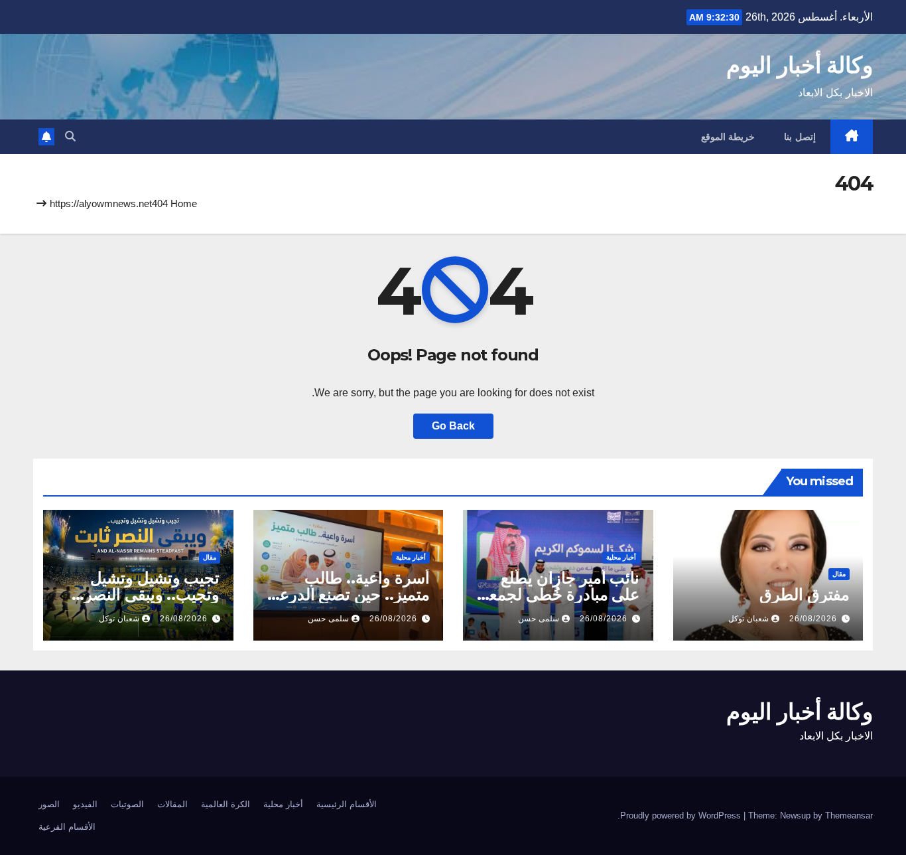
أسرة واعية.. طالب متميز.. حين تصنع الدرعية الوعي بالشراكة (348, 594)
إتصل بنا (800, 137)
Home (183, 203)
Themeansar (849, 815)
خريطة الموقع (728, 137)
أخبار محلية (621, 557)
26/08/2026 (813, 618)
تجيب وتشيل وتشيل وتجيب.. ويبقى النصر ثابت (152, 594)
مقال (839, 574)
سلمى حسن (538, 618)
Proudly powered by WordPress (682, 815)
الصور (49, 804)
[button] (70, 136)
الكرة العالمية (225, 804)
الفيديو (85, 804)
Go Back (453, 425)
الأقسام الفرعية (67, 827)
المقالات (172, 804)
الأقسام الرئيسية (346, 804)
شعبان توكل (748, 618)
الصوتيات (127, 804)
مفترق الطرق (804, 594)
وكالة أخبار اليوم (799, 65)
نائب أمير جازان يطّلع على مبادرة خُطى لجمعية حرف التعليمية (557, 594)
